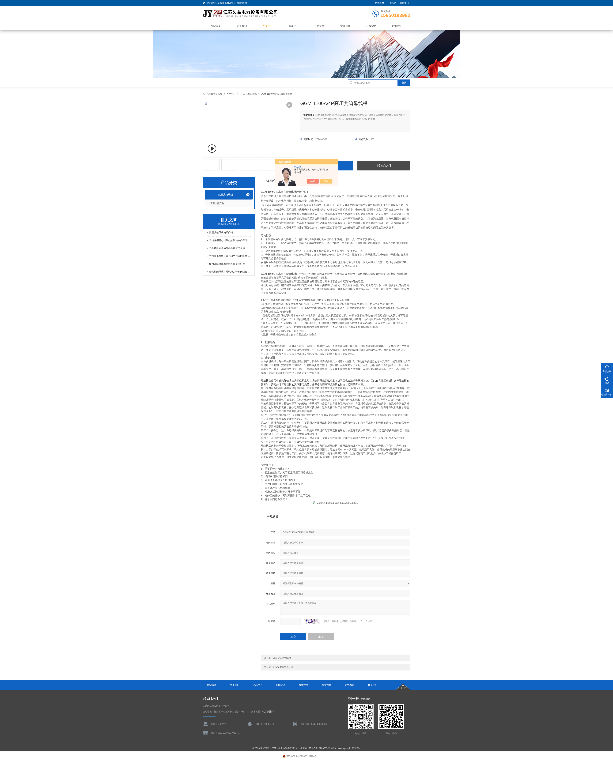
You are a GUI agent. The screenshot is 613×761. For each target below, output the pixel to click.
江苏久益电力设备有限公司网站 (231, 3)
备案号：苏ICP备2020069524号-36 (318, 748)
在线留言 (391, 3)
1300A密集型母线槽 (283, 667)
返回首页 (379, 3)
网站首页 (216, 26)
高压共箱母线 (250, 94)
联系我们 (404, 3)
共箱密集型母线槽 (282, 657)
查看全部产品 (217, 203)
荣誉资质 (345, 26)
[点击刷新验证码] (312, 621)
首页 (220, 94)
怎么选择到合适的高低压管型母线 (227, 248)
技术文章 (319, 26)
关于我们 (242, 26)
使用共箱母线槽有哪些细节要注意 (227, 263)
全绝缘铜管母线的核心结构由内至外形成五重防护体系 (230, 240)
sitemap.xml (344, 748)
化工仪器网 (268, 711)
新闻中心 (293, 26)
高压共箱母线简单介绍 (221, 232)
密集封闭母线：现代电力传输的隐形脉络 (230, 271)
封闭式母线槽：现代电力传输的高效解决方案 (230, 256)
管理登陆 (356, 748)
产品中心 (267, 26)
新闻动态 (280, 685)
